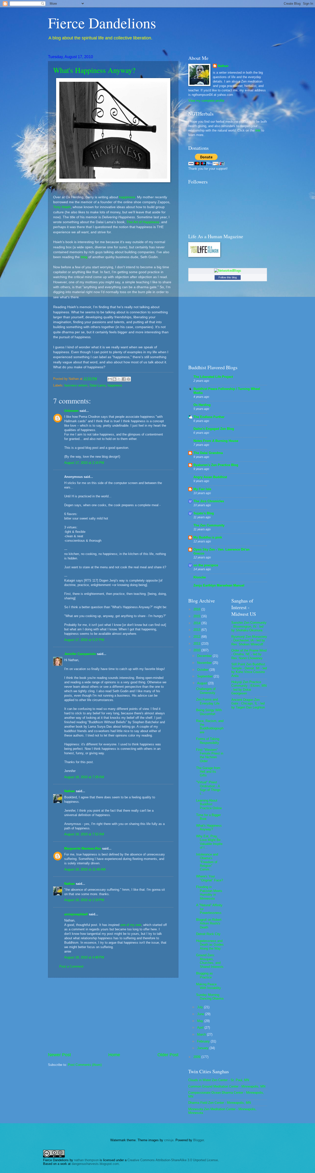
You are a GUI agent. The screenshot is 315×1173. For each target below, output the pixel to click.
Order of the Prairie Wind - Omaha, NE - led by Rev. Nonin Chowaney (249, 654)
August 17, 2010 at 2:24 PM (84, 463)
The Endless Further (208, 417)
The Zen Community (208, 525)
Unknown (71, 411)
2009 (197, 1057)
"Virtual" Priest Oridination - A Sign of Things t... (208, 787)
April (201, 1027)
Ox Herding (202, 405)
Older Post (168, 1054)
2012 (197, 636)
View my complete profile (206, 100)
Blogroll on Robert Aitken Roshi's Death (208, 923)
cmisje (168, 1140)
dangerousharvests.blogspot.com (95, 1164)
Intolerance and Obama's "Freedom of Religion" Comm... (207, 862)
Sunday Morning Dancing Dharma (209, 996)
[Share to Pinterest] (128, 379)
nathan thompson (86, 1160)
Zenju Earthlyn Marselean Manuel (218, 585)
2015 (197, 616)
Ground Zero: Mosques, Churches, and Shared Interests (209, 960)
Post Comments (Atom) (85, 1065)
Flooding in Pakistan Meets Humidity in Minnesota (209, 892)
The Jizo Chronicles (208, 501)
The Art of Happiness (142, 222)
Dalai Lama (98, 385)
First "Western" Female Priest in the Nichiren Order (209, 755)
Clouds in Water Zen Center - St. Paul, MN (218, 1080)
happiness (127, 197)
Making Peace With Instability (208, 986)
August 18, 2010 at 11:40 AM (85, 869)
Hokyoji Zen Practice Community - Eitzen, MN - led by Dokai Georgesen (249, 687)
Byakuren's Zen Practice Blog (215, 465)
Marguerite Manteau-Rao (82, 848)
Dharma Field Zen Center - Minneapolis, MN (219, 1103)
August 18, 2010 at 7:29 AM (84, 777)
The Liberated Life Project (213, 377)
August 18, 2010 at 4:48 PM (84, 957)
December (205, 656)
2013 (197, 630)
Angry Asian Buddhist (210, 477)
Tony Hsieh (62, 207)
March (202, 1034)
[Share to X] (119, 379)
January (203, 1048)
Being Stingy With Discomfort (209, 712)
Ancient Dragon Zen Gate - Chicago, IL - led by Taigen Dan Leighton (248, 703)
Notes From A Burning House (215, 441)
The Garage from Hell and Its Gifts (208, 771)
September (205, 676)
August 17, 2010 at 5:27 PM (84, 640)
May (200, 1021)
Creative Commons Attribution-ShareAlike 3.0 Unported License (172, 1160)
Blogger (198, 1140)
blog (84, 257)
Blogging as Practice (204, 975)
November (205, 663)
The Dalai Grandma (208, 453)
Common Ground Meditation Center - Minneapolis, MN (226, 1086)
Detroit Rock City (208, 934)
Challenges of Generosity (206, 690)
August (202, 683)
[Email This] (109, 379)
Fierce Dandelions (102, 23)
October (203, 669)
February (204, 1041)
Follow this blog (228, 277)
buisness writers (76, 385)
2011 (197, 643)
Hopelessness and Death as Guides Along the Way (210, 944)
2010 (197, 650)
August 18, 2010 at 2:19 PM (84, 900)
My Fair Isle (202, 489)
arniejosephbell (76, 914)
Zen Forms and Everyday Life (208, 701)
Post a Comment (71, 966)
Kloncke (199, 577)
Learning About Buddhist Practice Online (209, 804)
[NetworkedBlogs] (227, 270)
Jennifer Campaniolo (80, 654)
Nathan (69, 791)
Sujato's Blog (203, 513)
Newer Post (59, 1054)
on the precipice (205, 565)
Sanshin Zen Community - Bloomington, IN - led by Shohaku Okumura (249, 626)
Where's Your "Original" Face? (209, 878)
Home (114, 1054)
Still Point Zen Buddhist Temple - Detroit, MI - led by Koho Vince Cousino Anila (249, 669)
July (200, 1007)
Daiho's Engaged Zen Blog (213, 429)
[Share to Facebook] (123, 379)
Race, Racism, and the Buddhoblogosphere (209, 726)
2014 (197, 623)
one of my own (130, 925)
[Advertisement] (113, 1015)
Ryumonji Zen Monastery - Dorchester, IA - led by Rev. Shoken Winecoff (249, 640)
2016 (197, 609)
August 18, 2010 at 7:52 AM (84, 834)
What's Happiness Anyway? (94, 70)
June (201, 1014)
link (257, 130)
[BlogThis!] (114, 379)
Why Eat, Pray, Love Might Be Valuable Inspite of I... (209, 841)
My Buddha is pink (207, 537)
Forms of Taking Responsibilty (207, 740)
